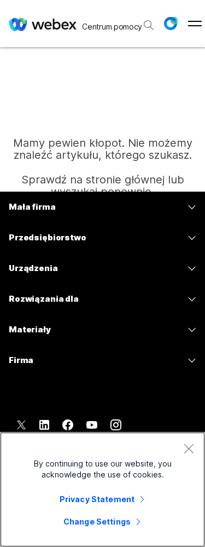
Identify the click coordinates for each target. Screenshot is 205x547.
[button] (170, 23)
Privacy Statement (97, 499)
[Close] (188, 448)
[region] (102, 489)
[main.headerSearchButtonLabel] (147, 21)
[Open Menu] (195, 23)
